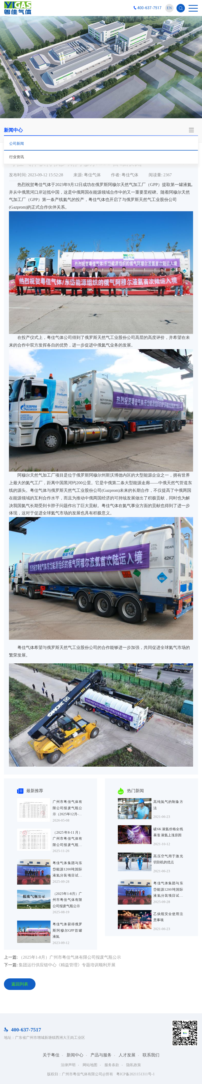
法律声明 (68, 1065)
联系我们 (151, 1055)
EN (169, 8)
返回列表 (19, 984)
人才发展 (127, 1055)
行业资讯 (16, 157)
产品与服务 (101, 1055)
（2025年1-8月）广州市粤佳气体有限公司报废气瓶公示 (70, 957)
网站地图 (90, 1065)
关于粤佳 (51, 1055)
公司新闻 (16, 144)
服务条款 (111, 1065)
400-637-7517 (149, 8)
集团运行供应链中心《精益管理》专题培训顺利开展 (67, 965)
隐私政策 (133, 1065)
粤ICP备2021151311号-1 (135, 1074)
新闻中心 (75, 1055)
